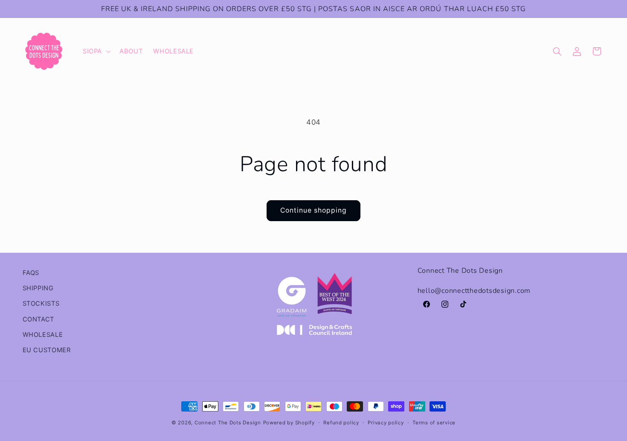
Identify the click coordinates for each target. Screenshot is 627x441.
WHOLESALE (43, 335)
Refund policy (341, 423)
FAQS (31, 273)
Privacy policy (385, 423)
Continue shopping (313, 210)
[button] (95, 51)
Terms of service (434, 423)
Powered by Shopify (289, 423)
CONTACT (38, 319)
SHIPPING (38, 288)
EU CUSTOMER (47, 350)
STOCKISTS (41, 303)
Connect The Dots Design (227, 423)
